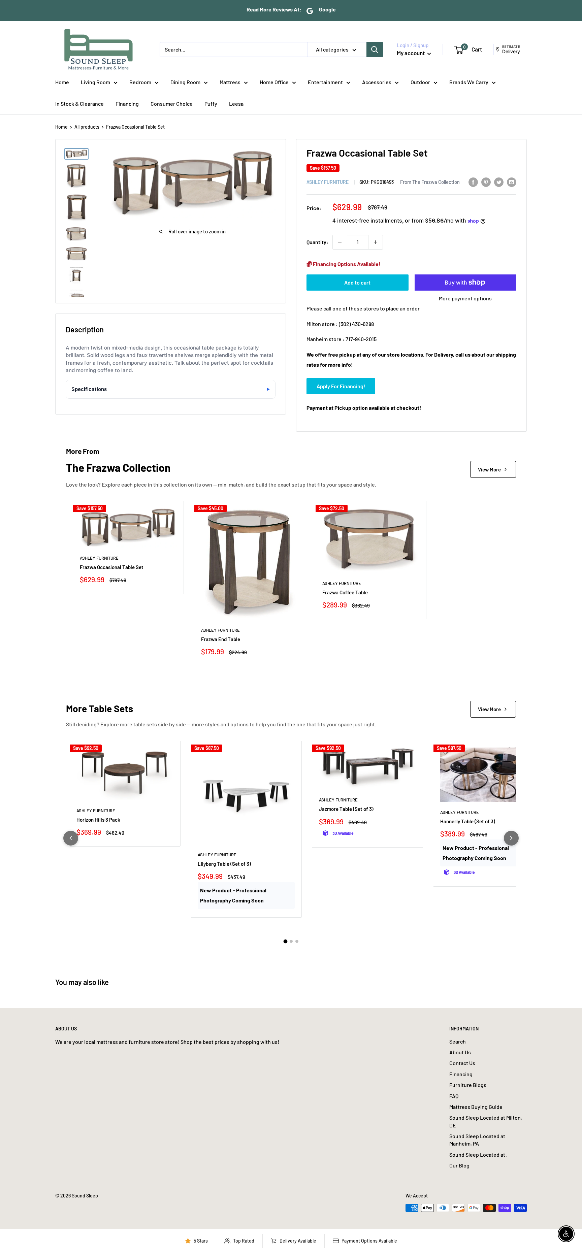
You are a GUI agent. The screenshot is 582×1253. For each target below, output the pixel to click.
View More (489, 469)
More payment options (465, 298)
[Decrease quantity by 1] (340, 242)
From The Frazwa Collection (430, 182)
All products (86, 127)
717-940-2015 (361, 339)
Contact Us (462, 1063)
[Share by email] (511, 181)
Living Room (95, 82)
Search (457, 1041)
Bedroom (140, 82)
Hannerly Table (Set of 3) (467, 821)
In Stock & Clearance (79, 103)
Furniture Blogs (467, 1085)
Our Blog (459, 1165)
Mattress (230, 82)
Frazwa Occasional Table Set (111, 567)
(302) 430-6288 (356, 324)
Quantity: (317, 242)
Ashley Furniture (327, 182)
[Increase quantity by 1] (375, 242)
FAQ (453, 1096)
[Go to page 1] (285, 941)
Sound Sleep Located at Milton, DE (485, 1121)
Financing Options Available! (346, 264)
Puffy (210, 103)
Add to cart (357, 282)
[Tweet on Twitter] (499, 181)
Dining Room (185, 82)
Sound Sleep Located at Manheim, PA (477, 1140)
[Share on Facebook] (473, 181)
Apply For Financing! (341, 386)
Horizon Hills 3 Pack (98, 820)
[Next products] (511, 838)
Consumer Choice (172, 103)
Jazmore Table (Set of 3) (346, 809)
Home (62, 82)
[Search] (374, 49)
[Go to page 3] (296, 941)
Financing (127, 103)
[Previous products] (70, 838)
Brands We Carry (468, 82)
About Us (460, 1052)
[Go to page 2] (291, 941)
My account (411, 53)
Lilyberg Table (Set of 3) (224, 864)
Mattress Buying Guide (476, 1106)
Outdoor (420, 82)
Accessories (376, 82)
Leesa (236, 103)
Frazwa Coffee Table (345, 592)
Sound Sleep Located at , (478, 1154)
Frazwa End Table (220, 639)
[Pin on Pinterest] (486, 181)
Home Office (274, 82)
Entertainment (325, 82)
